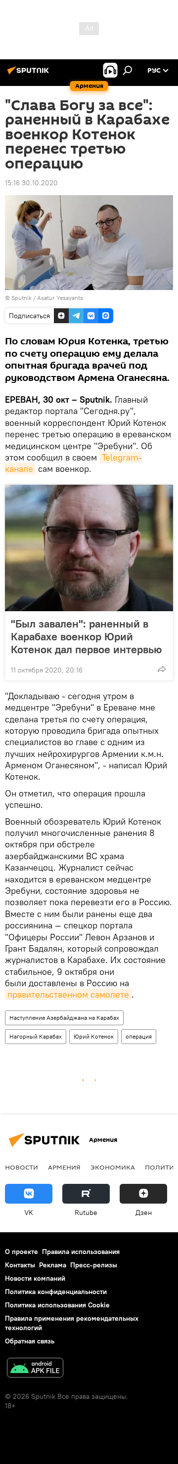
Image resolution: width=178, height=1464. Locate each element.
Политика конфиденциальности (56, 1291)
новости (21, 1167)
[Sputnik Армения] (29, 74)
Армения (64, 1167)
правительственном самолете (68, 994)
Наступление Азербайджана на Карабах (64, 1017)
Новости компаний (35, 1278)
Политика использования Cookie (57, 1304)
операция (139, 1036)
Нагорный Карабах (35, 1036)
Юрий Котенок (94, 1036)
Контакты (20, 1264)
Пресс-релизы (93, 1264)
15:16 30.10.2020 (31, 182)
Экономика (112, 1167)
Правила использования (81, 1251)
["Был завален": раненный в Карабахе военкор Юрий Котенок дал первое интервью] (89, 548)
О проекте (21, 1251)
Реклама (52, 1264)
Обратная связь (29, 1341)
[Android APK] (35, 1369)
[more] (162, 669)
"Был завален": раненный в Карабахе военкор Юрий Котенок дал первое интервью (86, 636)
